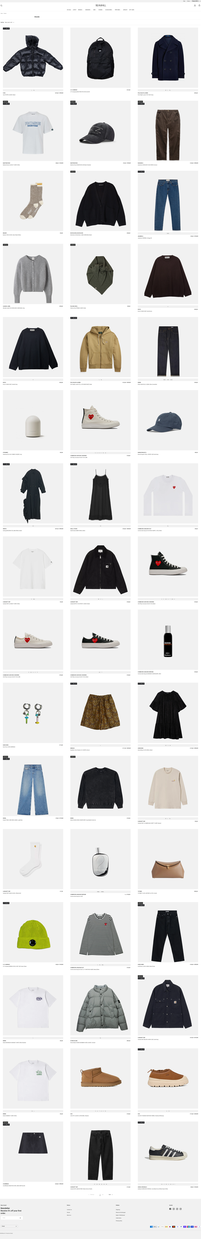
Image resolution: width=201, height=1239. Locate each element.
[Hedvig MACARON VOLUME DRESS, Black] (33, 493)
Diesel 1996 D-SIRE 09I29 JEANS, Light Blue (12, 820)
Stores (188, 1)
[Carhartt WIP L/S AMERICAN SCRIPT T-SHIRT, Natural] (168, 786)
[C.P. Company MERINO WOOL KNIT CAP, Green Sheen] (33, 932)
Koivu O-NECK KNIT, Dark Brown (145, 311)
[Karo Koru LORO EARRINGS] (33, 713)
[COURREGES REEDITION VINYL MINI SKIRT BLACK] (33, 1152)
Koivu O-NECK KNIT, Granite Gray (10, 384)
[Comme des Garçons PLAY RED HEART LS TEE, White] (168, 493)
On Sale (69, 9)
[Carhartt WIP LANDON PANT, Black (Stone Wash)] (100, 1152)
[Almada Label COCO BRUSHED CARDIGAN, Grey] (33, 274)
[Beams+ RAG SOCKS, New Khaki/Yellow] (33, 201)
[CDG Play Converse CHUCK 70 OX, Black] (100, 640)
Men (94, 9)
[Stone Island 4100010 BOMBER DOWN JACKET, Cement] (100, 1005)
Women (100, 9)
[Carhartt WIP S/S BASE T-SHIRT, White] (33, 566)
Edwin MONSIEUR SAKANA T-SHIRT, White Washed (14, 1042)
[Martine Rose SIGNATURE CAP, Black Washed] (100, 131)
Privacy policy (119, 1220)
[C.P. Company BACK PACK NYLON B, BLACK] (100, 58)
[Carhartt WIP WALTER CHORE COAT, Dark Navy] (168, 1005)
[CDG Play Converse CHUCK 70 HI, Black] (168, 566)
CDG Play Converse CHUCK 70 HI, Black (146, 603)
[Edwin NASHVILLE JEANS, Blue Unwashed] (168, 347)
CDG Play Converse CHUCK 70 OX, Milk (11, 676)
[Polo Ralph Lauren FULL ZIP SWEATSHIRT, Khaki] (100, 347)
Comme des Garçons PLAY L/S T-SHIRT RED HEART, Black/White (84, 969)
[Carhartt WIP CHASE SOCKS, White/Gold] (33, 859)
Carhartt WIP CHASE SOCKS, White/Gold (12, 893)
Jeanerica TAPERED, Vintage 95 (145, 238)
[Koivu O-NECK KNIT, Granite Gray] (33, 347)
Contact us (69, 1209)
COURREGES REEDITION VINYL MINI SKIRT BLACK (14, 1185)
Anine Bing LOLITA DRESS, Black (145, 750)
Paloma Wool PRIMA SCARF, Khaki (78, 308)
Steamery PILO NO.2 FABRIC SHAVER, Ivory (12, 454)
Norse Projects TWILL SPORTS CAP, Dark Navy (148, 454)
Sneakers (87, 9)
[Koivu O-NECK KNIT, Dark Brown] (168, 274)
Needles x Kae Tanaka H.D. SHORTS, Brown (80, 750)
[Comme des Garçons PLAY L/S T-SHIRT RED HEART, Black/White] (100, 932)
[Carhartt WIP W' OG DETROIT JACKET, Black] (100, 566)
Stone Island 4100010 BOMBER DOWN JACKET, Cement (82, 1042)
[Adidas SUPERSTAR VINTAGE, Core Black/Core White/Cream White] (168, 1152)
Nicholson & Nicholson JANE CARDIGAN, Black (81, 235)
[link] (91, 1195)
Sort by (2, 22)
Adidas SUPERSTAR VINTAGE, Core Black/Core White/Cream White (153, 1188)
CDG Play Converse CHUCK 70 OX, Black (79, 676)
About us (69, 1215)
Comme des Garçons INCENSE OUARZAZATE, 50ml (149, 673)
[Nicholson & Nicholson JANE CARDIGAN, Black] (100, 201)
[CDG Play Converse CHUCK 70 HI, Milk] (100, 420)
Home (2, 13)
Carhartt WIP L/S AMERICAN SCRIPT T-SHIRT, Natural (149, 823)
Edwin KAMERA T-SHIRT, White (10, 1115)
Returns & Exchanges (120, 1212)
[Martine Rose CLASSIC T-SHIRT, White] (33, 131)
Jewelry (125, 9)
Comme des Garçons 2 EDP (76, 896)
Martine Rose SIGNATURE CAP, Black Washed (80, 165)
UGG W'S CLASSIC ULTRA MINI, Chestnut (79, 1115)
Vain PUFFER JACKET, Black (9, 94)
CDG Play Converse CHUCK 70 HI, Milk (78, 457)
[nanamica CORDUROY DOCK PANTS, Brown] (168, 131)
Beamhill (4, 1233)
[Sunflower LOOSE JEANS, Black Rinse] (168, 932)
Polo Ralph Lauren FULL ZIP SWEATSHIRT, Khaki (81, 384)
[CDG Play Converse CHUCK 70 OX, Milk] (33, 640)
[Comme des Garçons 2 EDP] (100, 859)
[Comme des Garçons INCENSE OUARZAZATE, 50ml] (168, 640)
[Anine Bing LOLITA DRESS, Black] (168, 713)
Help (184, 1)
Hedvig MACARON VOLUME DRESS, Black (12, 530)
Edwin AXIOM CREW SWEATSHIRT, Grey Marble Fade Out (83, 820)
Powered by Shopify (9, 1233)
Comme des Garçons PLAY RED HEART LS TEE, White (150, 530)
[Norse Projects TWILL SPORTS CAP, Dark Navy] (168, 420)
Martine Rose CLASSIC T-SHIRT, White (11, 165)
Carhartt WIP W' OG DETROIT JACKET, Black (80, 603)
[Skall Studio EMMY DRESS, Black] (100, 493)
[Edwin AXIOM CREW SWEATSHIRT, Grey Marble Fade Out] (100, 786)
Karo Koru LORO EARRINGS (9, 746)
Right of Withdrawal (120, 1215)
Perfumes (117, 9)
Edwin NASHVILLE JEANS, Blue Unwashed (147, 384)
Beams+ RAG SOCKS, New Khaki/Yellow (12, 235)
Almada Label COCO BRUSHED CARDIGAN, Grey (14, 308)
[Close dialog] (199, 1229)
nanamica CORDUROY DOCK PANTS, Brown (147, 165)
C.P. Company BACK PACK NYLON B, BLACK (80, 91)
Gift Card (131, 9)
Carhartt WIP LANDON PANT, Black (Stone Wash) (81, 1188)
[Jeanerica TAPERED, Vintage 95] (168, 201)
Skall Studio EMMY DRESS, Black (77, 530)
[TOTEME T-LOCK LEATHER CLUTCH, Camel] (168, 859)
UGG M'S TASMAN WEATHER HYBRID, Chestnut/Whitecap (151, 1115)
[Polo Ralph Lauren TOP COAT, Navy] (168, 58)
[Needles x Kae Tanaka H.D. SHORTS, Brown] (100, 713)
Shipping (118, 1209)
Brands (80, 9)
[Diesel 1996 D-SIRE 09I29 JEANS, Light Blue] (33, 786)
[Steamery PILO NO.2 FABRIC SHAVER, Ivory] (33, 420)
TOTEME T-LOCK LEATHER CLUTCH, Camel (147, 893)
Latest (74, 9)
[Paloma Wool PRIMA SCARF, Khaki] (100, 274)
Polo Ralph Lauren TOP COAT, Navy (145, 94)
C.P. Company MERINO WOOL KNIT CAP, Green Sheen (15, 966)
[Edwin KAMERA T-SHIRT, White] (33, 1078)
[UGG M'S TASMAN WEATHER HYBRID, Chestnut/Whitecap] (168, 1078)
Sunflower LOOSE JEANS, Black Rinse (146, 966)
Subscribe (195, 1236)
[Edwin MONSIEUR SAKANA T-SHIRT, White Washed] (33, 1005)
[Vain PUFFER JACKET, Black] (33, 58)
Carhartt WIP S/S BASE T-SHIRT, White (11, 603)
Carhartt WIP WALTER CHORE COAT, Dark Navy (148, 1039)
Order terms (118, 1218)
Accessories (108, 9)
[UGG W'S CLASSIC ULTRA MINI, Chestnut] (100, 1078)
